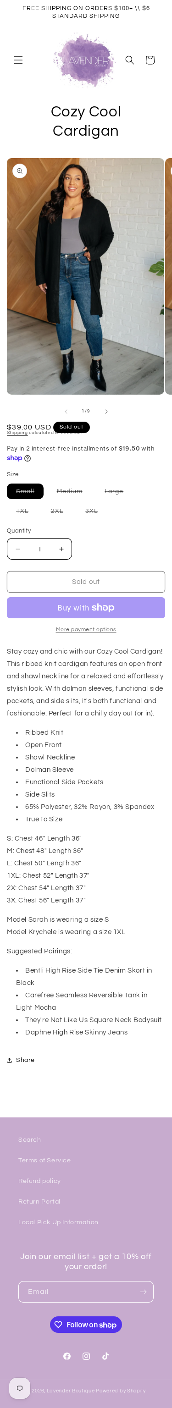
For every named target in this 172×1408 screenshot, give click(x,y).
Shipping (17, 432)
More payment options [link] (86, 629)
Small (30, 493)
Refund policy (39, 1181)
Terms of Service (44, 1160)
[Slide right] (106, 412)
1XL (27, 513)
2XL (61, 513)
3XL (96, 513)
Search (29, 1140)
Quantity (19, 531)
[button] (18, 60)
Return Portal (39, 1202)
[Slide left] (66, 412)
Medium (74, 493)
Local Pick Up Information (58, 1222)
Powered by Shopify (121, 1390)
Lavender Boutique (71, 1390)
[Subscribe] (143, 1292)
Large (119, 493)
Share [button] (25, 1060)
